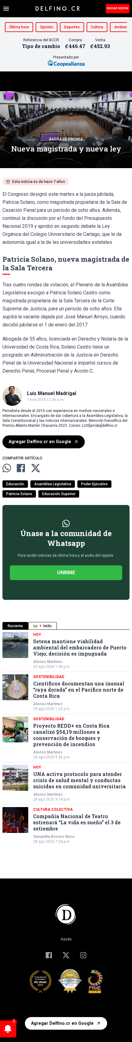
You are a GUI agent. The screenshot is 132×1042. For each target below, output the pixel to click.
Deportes (72, 27)
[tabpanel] (66, 738)
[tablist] (66, 626)
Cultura (97, 27)
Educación (15, 484)
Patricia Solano (19, 494)
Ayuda (66, 939)
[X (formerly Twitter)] (66, 955)
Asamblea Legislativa (52, 484)
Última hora (19, 27)
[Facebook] (48, 955)
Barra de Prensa (66, 139)
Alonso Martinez (48, 662)
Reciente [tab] (15, 626)
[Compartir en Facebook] (21, 468)
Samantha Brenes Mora (53, 836)
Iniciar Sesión (117, 8)
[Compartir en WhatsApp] (6, 468)
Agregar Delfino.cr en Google (40, 441)
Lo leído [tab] (42, 626)
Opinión (46, 27)
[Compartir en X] (36, 468)
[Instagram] (83, 955)
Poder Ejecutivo (94, 484)
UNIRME (66, 573)
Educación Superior (59, 494)
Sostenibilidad (48, 677)
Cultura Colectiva (53, 809)
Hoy (37, 634)
